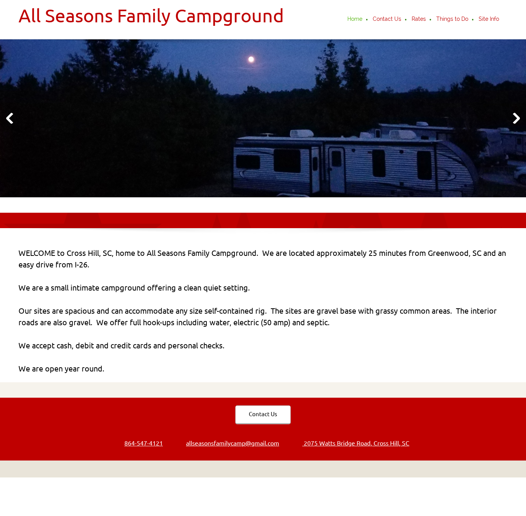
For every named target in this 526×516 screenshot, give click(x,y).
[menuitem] (355, 20)
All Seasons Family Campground (151, 15)
